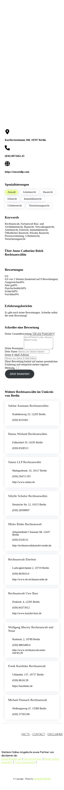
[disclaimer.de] (28, 30)
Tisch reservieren (25, 762)
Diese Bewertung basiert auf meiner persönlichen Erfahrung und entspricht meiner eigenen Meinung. (31, 364)
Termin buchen (33, 758)
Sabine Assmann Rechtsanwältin (28, 405)
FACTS (26, 734)
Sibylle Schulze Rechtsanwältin (27, 496)
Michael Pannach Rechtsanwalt (27, 700)
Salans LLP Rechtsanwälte (24, 462)
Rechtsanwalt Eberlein (22, 559)
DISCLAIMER (55, 734)
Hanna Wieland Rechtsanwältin (27, 434)
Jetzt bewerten (20, 374)
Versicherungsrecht (39, 205)
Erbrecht (12, 198)
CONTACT (38, 734)
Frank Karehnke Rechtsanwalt (27, 666)
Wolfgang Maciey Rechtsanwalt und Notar (30, 629)
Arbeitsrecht (29, 192)
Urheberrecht (15, 205)
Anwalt (12, 192)
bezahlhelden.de (11, 758)
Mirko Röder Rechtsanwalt (25, 524)
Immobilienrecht (32, 198)
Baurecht (48, 192)
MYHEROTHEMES (42, 779)
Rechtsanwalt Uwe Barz (23, 593)
